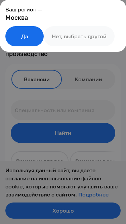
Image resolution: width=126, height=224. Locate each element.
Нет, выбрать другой (79, 36)
